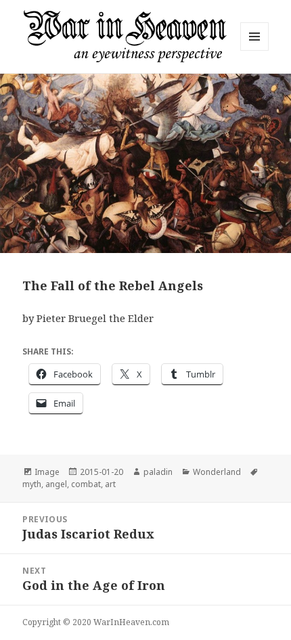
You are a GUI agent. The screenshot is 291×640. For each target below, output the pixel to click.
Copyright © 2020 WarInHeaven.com (95, 622)
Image (47, 472)
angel (56, 484)
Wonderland (217, 472)
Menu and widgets (255, 50)
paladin (158, 472)
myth (31, 484)
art (110, 484)
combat (86, 484)
